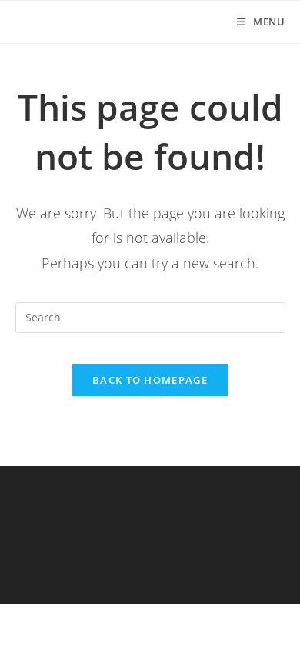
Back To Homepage (150, 380)
